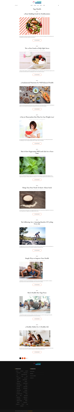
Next (26, 358)
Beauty (32, 5)
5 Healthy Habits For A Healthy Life (37, 327)
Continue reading (37, 40)
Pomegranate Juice (19, 393)
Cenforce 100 (18, 372)
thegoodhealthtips (42, 50)
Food (38, 5)
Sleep (21, 395)
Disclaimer (31, 373)
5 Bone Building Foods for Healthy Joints (37, 14)
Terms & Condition (33, 375)
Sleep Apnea (26, 395)
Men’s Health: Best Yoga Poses (37, 293)
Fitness (35, 5)
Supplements (25, 397)
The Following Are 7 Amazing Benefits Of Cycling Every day (37, 223)
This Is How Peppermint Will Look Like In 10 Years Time (37, 152)
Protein (26, 393)
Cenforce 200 (25, 372)
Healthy (26, 381)
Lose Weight (18, 386)
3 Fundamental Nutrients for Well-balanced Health (37, 83)
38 (24, 358)
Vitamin (26, 400)
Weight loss (17, 404)
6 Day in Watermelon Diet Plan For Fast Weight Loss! (37, 117)
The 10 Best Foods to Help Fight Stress (37, 48)
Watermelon (25, 402)
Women (23, 404)
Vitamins (18, 402)
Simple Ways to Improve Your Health (37, 258)
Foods (22, 376)
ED (17, 374)
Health (41, 5)
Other (44, 5)
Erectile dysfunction (24, 374)
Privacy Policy (32, 371)
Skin (16, 395)
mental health (25, 388)
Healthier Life (19, 381)
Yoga (27, 404)
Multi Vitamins (19, 390)
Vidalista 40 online (19, 400)
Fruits (27, 376)
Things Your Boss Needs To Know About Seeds (37, 188)
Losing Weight (25, 386)
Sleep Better (18, 397)
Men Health (18, 388)
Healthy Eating (25, 383)
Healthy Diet (18, 383)
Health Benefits (25, 379)
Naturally (26, 390)
